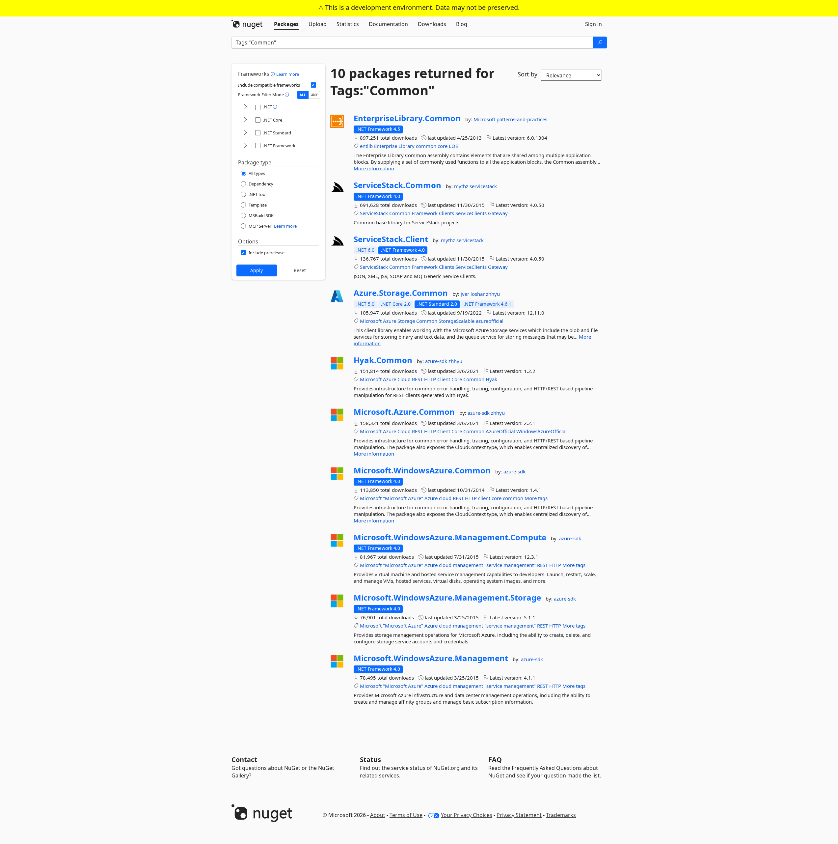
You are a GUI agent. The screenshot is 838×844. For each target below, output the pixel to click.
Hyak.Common (383, 360)
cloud (445, 498)
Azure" (415, 498)
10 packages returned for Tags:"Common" (412, 82)
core (442, 146)
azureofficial (489, 321)
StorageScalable (456, 321)
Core (456, 379)
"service (493, 565)
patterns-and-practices (522, 119)
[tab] (286, 24)
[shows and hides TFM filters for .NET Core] (245, 120)
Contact (244, 759)
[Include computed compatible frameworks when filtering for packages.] (313, 85)
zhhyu (493, 294)
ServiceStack (374, 213)
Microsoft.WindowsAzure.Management (431, 658)
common (426, 146)
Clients (446, 213)
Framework (425, 213)
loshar (478, 294)
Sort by (527, 74)
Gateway (498, 213)
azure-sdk (436, 361)
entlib (366, 146)
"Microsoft (395, 498)
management (468, 565)
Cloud (404, 379)
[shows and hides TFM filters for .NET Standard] (245, 133)
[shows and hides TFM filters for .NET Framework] (245, 145)
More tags (536, 498)
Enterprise (385, 146)
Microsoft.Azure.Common (404, 411)
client (484, 498)
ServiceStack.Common (397, 185)
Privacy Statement (519, 815)
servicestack (483, 186)
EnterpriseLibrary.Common (407, 118)
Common (399, 213)
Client (443, 379)
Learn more (287, 74)
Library (406, 146)
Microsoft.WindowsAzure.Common (422, 470)
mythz (462, 186)
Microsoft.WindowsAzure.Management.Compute (450, 537)
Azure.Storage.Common (401, 292)
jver (466, 294)
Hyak (491, 379)
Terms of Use (406, 815)
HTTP (430, 379)
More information (374, 168)
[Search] (600, 42)
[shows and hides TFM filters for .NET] (245, 107)
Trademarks (561, 815)
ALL (303, 95)
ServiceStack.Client (391, 239)
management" (519, 565)
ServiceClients (471, 213)
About (377, 815)
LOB (454, 146)
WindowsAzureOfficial (541, 431)
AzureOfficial (500, 431)
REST (417, 379)
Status (370, 759)
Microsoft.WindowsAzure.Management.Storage (447, 597)
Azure (389, 321)
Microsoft (485, 119)
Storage (406, 321)
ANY (314, 95)
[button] (273, 73)
